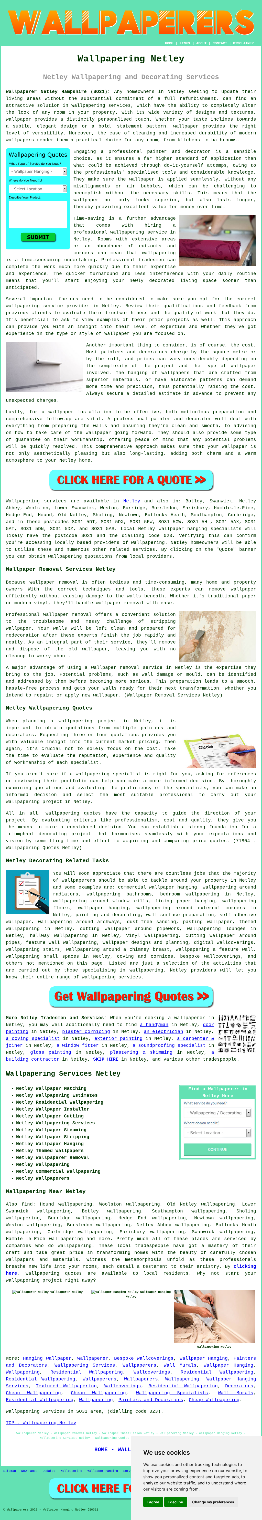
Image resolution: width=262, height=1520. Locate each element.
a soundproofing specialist (169, 1045)
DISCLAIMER (243, 43)
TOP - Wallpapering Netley (41, 1423)
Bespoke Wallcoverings (143, 1358)
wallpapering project (88, 721)
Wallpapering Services (84, 1365)
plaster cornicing (86, 1031)
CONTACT (220, 43)
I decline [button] (175, 1502)
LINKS (185, 43)
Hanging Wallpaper (47, 1358)
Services (130, 1471)
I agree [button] (153, 1502)
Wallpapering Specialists (172, 1393)
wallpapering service (34, 306)
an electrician (163, 1031)
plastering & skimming (141, 1052)
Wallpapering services (36, 501)
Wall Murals (180, 1365)
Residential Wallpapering (86, 1372)
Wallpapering (23, 1372)
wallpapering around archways (79, 921)
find (27, 1204)
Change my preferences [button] (213, 1502)
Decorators (239, 1386)
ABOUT (201, 43)
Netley (131, 501)
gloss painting (50, 1052)
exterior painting (118, 1038)
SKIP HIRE (105, 1059)
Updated (49, 1471)
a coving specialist (33, 1038)
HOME (169, 43)
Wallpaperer (92, 1358)
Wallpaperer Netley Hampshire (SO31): (58, 91)
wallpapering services (101, 105)
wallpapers (175, 372)
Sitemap (9, 1471)
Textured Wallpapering (66, 1386)
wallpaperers (78, 880)
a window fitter (78, 1045)
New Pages (29, 1471)
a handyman (154, 1024)
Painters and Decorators (150, 1399)
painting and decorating (107, 914)
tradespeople (220, 1059)
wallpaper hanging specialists (200, 528)
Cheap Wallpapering (33, 1393)
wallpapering (159, 253)
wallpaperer (189, 1017)
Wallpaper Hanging (204, 1358)
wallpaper (86, 200)
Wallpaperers (139, 1365)
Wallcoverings (152, 1372)
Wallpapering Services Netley (63, 1074)
